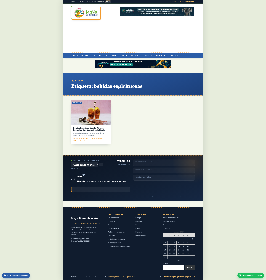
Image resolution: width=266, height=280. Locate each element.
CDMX (94, 55)
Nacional (85, 55)
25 (170, 254)
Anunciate (173, 55)
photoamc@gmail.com (81, 238)
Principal (138, 218)
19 (174, 250)
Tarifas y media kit (169, 221)
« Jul (178, 260)
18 (170, 250)
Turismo (124, 55)
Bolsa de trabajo (168, 225)
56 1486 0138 (85, 241)
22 (188, 250)
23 (192, 250)
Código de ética (113, 228)
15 (188, 246)
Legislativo (148, 55)
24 (165, 254)
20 (179, 250)
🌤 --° (108, 1)
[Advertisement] (133, 36)
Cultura (114, 55)
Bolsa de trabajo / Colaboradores (119, 246)
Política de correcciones (116, 232)
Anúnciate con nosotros (116, 239)
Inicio (75, 55)
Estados (103, 55)
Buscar (165, 263)
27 (179, 254)
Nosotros (111, 221)
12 (174, 246)
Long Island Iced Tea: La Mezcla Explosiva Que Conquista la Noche (89, 129)
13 (179, 246)
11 (170, 246)
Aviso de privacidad (114, 243)
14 (183, 246)
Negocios (135, 55)
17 (165, 250)
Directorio (111, 225)
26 (174, 254)
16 (192, 246)
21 (183, 250)
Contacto (161, 55)
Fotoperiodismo (141, 235)
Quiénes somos (113, 218)
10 (165, 246)
